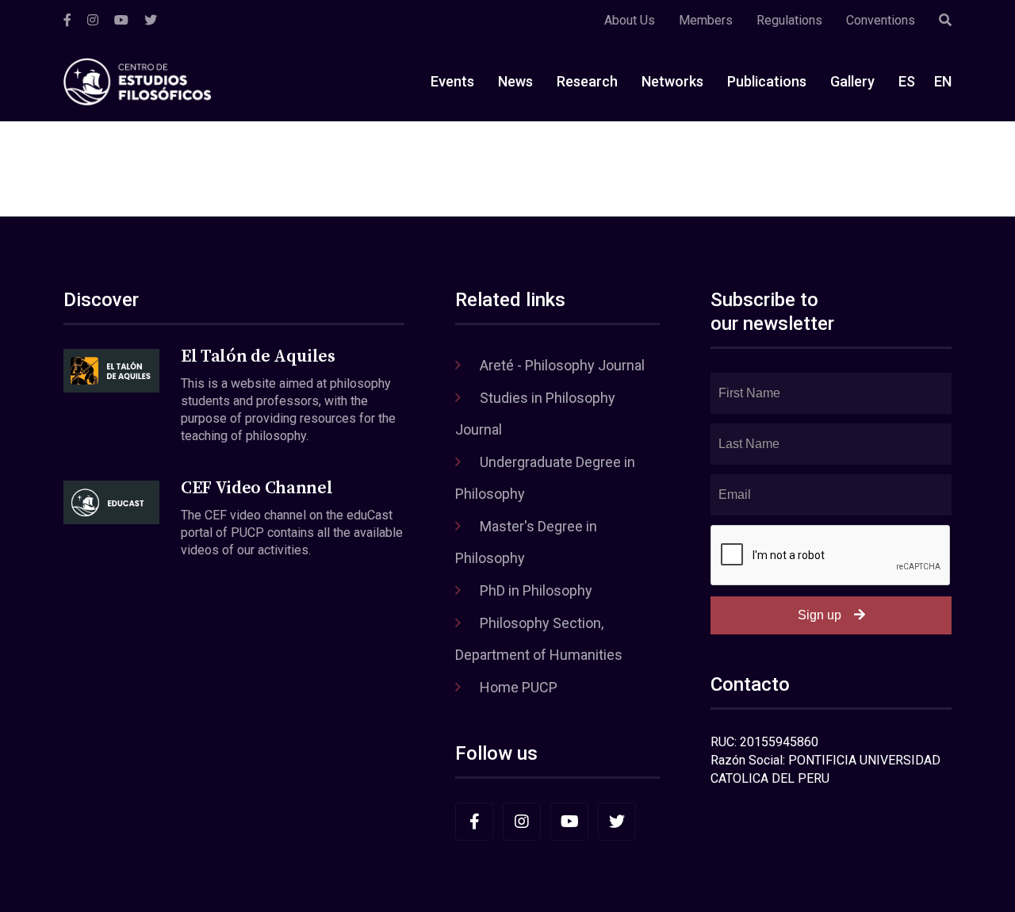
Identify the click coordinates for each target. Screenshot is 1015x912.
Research (587, 81)
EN (943, 81)
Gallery (852, 81)
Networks (672, 81)
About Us (629, 20)
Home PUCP (518, 687)
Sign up (819, 615)
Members (706, 20)
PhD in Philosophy (536, 590)
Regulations (789, 20)
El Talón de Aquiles (258, 356)
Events (452, 81)
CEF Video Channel (256, 488)
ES (906, 81)
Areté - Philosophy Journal (562, 365)
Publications (766, 81)
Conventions (880, 20)
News (515, 81)
